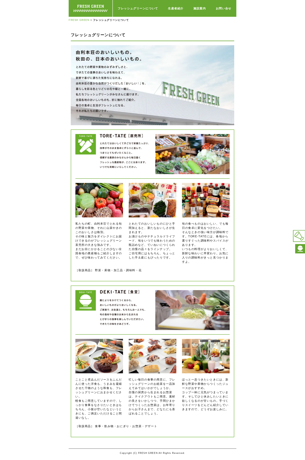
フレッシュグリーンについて (138, 8)
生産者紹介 (176, 8)
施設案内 (199, 8)
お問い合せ (223, 8)
